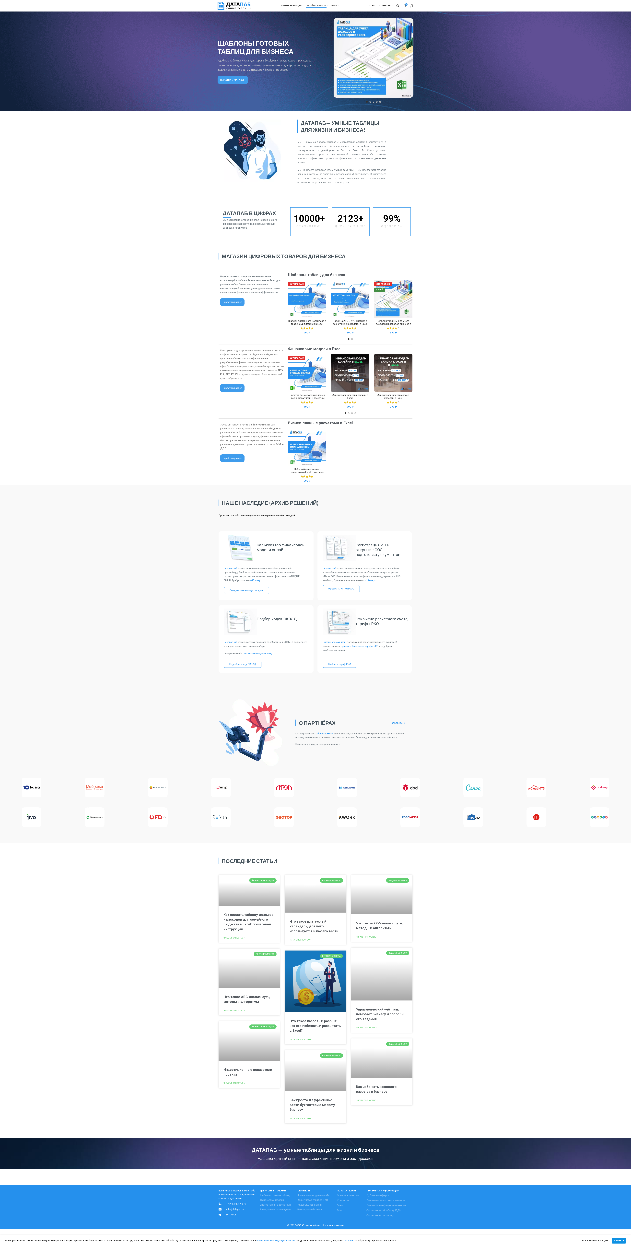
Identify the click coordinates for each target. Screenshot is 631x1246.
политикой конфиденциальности (276, 1240)
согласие (349, 1240)
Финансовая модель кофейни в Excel (350, 397)
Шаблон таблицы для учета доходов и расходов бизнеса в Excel (393, 323)
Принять (619, 1240)
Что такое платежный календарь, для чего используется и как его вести (314, 926)
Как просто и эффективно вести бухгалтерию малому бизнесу (312, 1105)
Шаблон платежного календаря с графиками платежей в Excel (307, 322)
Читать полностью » (234, 938)
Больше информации (595, 1240)
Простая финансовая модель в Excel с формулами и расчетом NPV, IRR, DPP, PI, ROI (307, 398)
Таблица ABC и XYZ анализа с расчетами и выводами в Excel (350, 322)
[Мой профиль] (412, 5)
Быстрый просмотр (324, 285)
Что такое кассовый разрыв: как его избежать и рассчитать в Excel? (315, 1026)
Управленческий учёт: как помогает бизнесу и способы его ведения (380, 1014)
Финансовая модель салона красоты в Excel (393, 397)
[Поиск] (398, 5)
